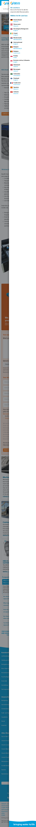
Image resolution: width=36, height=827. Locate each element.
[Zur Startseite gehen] (8, 3)
